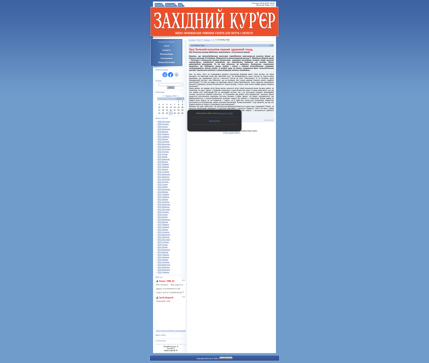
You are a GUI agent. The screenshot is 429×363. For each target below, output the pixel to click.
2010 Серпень (163, 142)
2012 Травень (163, 194)
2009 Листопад (164, 122)
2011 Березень (164, 159)
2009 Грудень (163, 124)
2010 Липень (163, 139)
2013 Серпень (163, 232)
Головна (159, 5)
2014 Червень (163, 257)
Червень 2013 (171, 96)
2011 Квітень (163, 162)
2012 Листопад (164, 209)
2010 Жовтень (164, 147)
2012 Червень (163, 197)
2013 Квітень (163, 222)
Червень (206, 40)
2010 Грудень (163, 152)
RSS (272, 5)
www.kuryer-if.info (225, 113)
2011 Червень (163, 167)
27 (171, 113)
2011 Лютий (162, 157)
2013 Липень (163, 230)
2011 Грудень (163, 182)
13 (171, 107)
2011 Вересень (164, 174)
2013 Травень (163, 225)
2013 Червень (163, 227)
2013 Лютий (162, 217)
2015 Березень (164, 270)
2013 (199, 40)
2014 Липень (163, 260)
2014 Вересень (164, 265)
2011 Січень (163, 154)
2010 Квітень (163, 132)
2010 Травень (163, 134)
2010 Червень (163, 137)
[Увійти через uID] (164, 74)
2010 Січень (163, 127)
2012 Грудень (163, 212)
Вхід (180, 5)
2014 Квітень (163, 252)
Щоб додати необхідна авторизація (171, 331)
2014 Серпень (163, 262)
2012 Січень (163, 184)
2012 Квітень (163, 192)
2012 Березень (164, 189)
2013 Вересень (164, 235)
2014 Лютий (162, 247)
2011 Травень (163, 164)
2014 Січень (163, 245)
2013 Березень (164, 220)
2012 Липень (163, 199)
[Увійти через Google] (176, 74)
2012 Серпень (163, 202)
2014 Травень (163, 255)
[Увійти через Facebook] (170, 74)
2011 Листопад (164, 179)
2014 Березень (164, 250)
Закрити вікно (214, 121)
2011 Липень (163, 169)
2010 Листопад (164, 149)
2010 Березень (164, 129)
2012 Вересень (164, 204)
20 (171, 110)
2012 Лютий (162, 187)
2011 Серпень (163, 172)
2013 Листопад (164, 240)
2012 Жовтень (164, 207)
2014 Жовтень (164, 267)
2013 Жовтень (164, 237)
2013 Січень (163, 214)
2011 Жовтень (163, 177)
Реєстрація (170, 5)
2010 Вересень (164, 144)
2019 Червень (163, 272)
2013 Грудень (163, 242)
